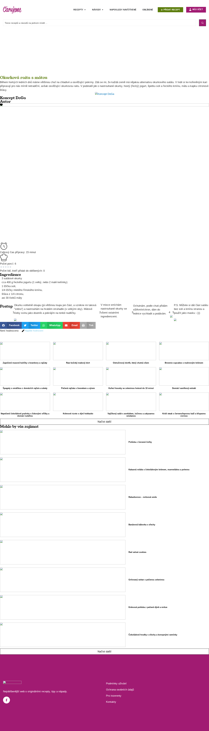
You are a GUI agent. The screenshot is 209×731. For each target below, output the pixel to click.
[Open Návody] (103, 9)
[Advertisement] (92, 53)
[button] (11, 325)
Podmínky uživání (116, 683)
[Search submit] (202, 22)
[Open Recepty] (85, 9)
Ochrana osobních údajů (120, 689)
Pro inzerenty (113, 695)
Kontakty (111, 701)
